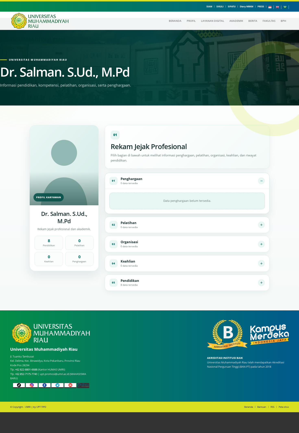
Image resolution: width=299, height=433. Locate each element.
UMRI (28, 406)
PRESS (261, 6)
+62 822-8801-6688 (26, 369)
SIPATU (232, 6)
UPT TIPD (41, 406)
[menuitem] (209, 6)
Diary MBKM (246, 6)
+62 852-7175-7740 (26, 374)
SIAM (209, 6)
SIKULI (220, 6)
